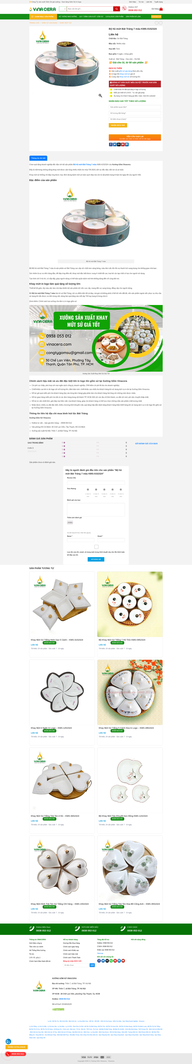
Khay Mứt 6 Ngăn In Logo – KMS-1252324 (51, 728)
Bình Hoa (86, 1032)
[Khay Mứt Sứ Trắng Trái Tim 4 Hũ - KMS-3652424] (62, 780)
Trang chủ (34, 23)
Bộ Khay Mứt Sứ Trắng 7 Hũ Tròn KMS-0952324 (122, 640)
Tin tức (141, 2)
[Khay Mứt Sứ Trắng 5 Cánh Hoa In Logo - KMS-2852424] (130, 692)
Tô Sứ (78, 1029)
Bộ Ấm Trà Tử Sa (34, 1029)
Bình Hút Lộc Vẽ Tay (51, 1032)
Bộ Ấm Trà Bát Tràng (91, 1026)
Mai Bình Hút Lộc (77, 1032)
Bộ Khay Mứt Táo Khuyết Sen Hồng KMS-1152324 (123, 816)
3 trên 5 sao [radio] (104, 495)
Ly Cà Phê (69, 1026)
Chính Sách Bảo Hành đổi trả (39, 961)
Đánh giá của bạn (73, 500)
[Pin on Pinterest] (123, 144)
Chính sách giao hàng (71, 947)
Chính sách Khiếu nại (71, 950)
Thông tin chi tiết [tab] (38, 158)
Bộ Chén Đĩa (64, 1021)
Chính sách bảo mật (70, 954)
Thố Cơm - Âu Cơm (92, 1029)
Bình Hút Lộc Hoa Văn (37, 1032)
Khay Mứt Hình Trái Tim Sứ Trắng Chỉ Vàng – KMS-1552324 (60, 904)
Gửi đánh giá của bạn (146, 444)
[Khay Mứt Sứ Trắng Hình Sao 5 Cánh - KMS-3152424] (62, 604)
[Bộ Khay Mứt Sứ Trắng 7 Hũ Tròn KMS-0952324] (130, 604)
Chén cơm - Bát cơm (69, 1029)
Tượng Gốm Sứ (133, 1032)
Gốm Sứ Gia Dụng (49, 23)
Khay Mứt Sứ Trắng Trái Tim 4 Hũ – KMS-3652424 (55, 816)
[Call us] (111, 961)
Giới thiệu (132, 2)
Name (69, 536)
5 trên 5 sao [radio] (121, 495)
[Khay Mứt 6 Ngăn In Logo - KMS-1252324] (62, 692)
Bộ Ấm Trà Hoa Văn (112, 1026)
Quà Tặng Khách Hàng (147, 1035)
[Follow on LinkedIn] (119, 961)
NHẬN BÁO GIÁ (49, 643)
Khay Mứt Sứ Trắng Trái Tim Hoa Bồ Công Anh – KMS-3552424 (129, 904)
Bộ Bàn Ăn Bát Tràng (105, 1029)
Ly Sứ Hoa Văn (52, 1026)
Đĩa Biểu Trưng (74, 1035)
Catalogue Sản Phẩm (114, 17)
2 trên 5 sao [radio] (96, 495)
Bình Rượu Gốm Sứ (145, 1032)
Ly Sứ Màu (61, 1026)
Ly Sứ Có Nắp (42, 1026)
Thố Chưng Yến (143, 1029)
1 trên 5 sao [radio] (88, 495)
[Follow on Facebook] (99, 961)
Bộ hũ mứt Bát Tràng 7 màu (84, 164)
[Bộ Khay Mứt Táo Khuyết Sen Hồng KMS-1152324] (130, 780)
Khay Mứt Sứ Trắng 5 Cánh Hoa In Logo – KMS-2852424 (126, 728)
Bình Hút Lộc (73, 1021)
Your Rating (71, 488)
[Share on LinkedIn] (127, 144)
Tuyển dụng (158, 2)
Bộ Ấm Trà (55, 1021)
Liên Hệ (149, 2)
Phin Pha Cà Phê (78, 1026)
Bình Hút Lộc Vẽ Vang (64, 1032)
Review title (71, 478)
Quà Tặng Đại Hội (104, 1035)
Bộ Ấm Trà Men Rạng (125, 1026)
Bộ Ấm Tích (101, 1026)
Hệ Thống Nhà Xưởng (68, 17)
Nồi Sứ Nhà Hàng (115, 1032)
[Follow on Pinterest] (115, 961)
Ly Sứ (49, 1021)
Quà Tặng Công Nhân (132, 1035)
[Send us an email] (107, 961)
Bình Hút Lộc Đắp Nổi (155, 1029)
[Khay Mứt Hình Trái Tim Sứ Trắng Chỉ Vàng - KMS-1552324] (62, 868)
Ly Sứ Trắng (33, 1026)
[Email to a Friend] (119, 144)
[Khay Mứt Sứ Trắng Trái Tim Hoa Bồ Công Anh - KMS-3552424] (130, 868)
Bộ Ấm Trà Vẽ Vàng (47, 1029)
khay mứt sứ (125, 74)
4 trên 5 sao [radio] (112, 495)
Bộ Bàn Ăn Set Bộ (118, 1029)
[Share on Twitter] (115, 144)
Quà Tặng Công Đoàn (117, 1035)
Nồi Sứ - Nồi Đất (94, 1021)
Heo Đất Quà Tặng (50, 1035)
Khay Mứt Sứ (66, 23)
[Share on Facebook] (111, 144)
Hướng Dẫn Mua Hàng (71, 943)
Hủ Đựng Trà (58, 1029)
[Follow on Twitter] (103, 961)
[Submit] (116, 8)
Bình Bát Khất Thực (63, 1035)
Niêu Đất (124, 1032)
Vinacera (141, 1021)
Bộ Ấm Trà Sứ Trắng (154, 1026)
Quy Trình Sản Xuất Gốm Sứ (91, 17)
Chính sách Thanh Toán (71, 957)
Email (100, 536)
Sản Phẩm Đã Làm (133, 17)
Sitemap (100, 953)
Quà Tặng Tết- (41, 1038)
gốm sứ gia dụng (125, 71)
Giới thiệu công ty (35, 943)
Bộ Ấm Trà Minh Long (140, 1026)
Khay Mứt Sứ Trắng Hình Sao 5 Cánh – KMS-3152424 (57, 640)
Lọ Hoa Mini (94, 1032)
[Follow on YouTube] (123, 961)
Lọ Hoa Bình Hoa (83, 1021)
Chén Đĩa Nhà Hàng (131, 1029)
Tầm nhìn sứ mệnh (36, 947)
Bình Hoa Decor (104, 1032)
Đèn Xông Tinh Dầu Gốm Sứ (89, 1035)
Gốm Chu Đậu (117, 1021)
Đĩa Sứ (83, 1029)
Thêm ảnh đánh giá (74, 517)
